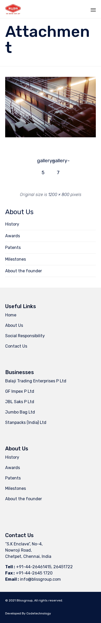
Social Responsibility (25, 335)
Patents (13, 247)
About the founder (23, 270)
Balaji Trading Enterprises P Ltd (35, 380)
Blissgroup (25, 600)
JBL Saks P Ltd (19, 401)
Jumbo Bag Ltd (20, 412)
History (12, 224)
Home (10, 315)
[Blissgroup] (13, 9)
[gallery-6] (50, 136)
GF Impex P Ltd (19, 391)
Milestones (15, 259)
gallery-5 (43, 162)
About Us (14, 325)
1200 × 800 (58, 194)
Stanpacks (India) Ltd (25, 422)
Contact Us (16, 346)
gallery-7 (58, 162)
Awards (12, 235)
